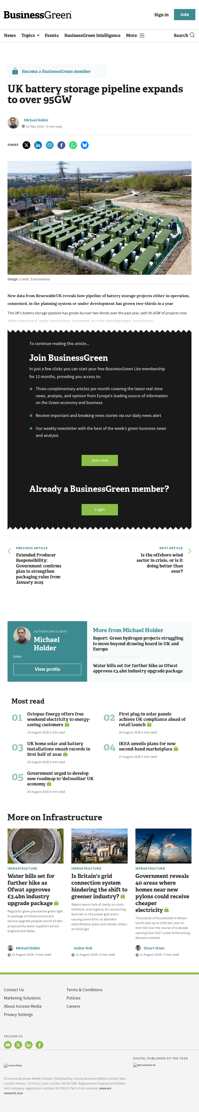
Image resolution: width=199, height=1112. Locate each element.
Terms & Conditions (84, 990)
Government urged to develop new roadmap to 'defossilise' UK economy (60, 778)
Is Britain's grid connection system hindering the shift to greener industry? (99, 886)
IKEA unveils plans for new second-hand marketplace (147, 746)
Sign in (161, 15)
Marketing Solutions (22, 998)
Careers (73, 1006)
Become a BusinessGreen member (56, 71)
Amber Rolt (83, 948)
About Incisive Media (22, 1006)
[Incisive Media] (13, 1065)
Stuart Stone (154, 948)
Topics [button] (28, 35)
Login (100, 509)
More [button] (132, 35)
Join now (99, 460)
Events (52, 35)
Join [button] (184, 15)
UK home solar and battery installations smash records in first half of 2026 (58, 749)
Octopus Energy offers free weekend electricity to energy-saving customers (58, 719)
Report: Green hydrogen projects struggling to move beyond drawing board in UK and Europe (138, 643)
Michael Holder (36, 120)
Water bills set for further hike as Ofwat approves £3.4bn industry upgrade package (137, 668)
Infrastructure (22, 868)
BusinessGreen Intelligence (92, 35)
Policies (73, 998)
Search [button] (181, 35)
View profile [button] (47, 669)
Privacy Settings (18, 1014)
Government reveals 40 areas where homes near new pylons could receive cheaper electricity (162, 893)
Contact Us (14, 990)
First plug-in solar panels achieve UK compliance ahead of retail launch (152, 719)
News (10, 35)
